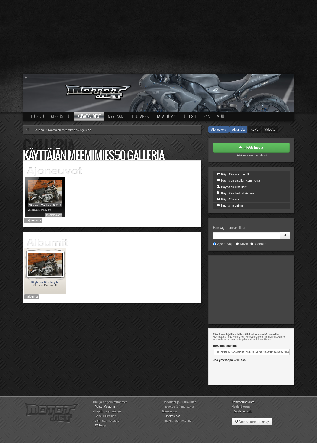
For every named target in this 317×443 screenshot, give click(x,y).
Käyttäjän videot (231, 205)
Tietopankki (140, 116)
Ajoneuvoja (218, 129)
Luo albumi (261, 155)
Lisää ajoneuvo (244, 155)
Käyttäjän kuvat (231, 199)
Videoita (269, 129)
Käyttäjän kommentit (234, 174)
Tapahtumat (167, 116)
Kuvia (254, 129)
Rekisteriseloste (243, 402)
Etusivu (37, 116)
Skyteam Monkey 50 (45, 281)
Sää (207, 116)
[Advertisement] (158, 37)
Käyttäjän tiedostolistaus (237, 193)
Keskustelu (60, 116)
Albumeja (238, 129)
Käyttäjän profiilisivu (234, 186)
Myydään (115, 116)
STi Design (101, 425)
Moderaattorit (243, 411)
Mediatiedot (172, 415)
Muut (221, 116)
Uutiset (190, 116)
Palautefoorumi (105, 406)
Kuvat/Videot (89, 116)
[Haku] (285, 235)
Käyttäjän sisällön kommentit (240, 180)
